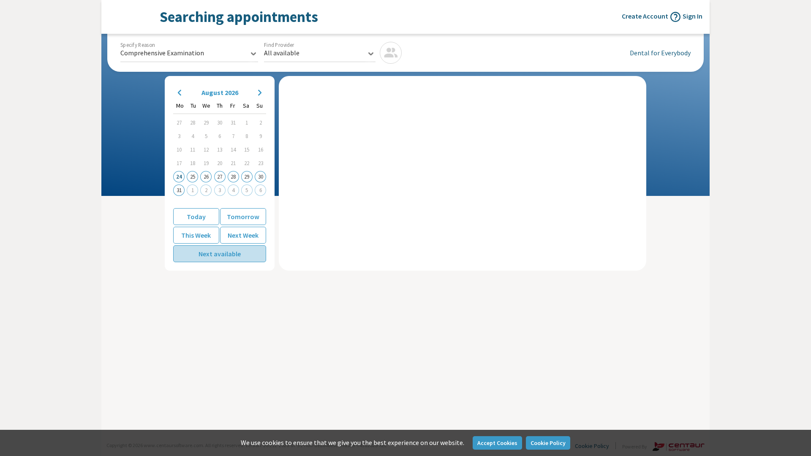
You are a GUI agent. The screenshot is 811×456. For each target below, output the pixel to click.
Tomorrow (243, 216)
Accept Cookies (497, 443)
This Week (196, 235)
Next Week (243, 235)
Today (196, 216)
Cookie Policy (548, 443)
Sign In (692, 16)
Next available (220, 254)
